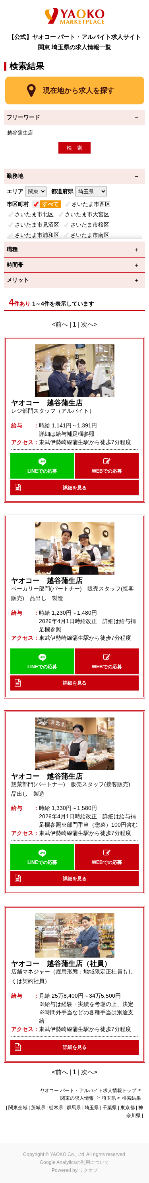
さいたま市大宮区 (87, 214)
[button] (42, 466)
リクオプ (88, 1170)
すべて (50, 204)
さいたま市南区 (89, 235)
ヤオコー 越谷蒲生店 (47, 403)
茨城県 (38, 1107)
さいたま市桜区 (89, 224)
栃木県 (56, 1107)
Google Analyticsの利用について (74, 1162)
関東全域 (17, 1107)
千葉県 (110, 1107)
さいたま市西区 (91, 204)
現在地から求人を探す (78, 90)
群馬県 (74, 1107)
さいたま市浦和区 (37, 235)
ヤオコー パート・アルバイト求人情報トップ (88, 1090)
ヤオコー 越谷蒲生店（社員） (61, 964)
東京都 (127, 1107)
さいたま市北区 (34, 214)
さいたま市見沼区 (37, 224)
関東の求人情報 (77, 1098)
